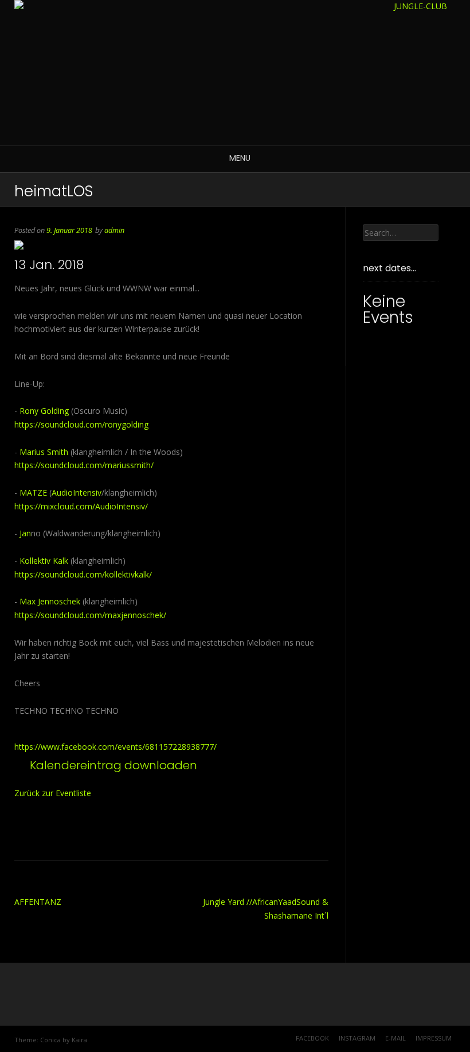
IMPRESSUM (434, 1038)
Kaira (79, 1039)
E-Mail (395, 1038)
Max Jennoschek (49, 601)
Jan (25, 533)
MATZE (33, 492)
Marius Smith (43, 451)
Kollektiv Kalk (43, 560)
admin (114, 230)
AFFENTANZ (37, 901)
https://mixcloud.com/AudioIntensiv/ (81, 506)
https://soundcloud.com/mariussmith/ (84, 465)
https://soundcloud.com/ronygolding (81, 424)
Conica (50, 1039)
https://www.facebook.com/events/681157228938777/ (115, 746)
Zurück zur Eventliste (52, 793)
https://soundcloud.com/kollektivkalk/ (83, 574)
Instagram (357, 1038)
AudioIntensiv (76, 492)
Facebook (312, 1038)
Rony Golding (44, 410)
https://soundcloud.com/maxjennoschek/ (90, 615)
